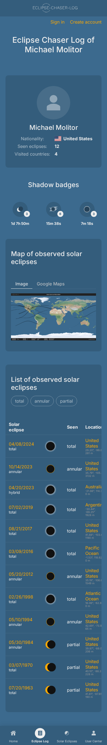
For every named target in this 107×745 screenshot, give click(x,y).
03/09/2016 (21, 551)
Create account (86, 22)
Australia (94, 486)
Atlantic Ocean (93, 596)
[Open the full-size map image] (53, 316)
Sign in (57, 22)
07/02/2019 (21, 507)
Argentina (95, 505)
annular (42, 401)
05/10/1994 (20, 619)
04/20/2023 (21, 487)
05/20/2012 (21, 574)
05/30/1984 (21, 642)
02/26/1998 (21, 597)
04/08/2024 (21, 444)
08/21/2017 (20, 528)
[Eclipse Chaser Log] (55, 8)
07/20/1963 (21, 687)
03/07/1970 (21, 665)
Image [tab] (21, 283)
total (19, 401)
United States (92, 443)
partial (66, 401)
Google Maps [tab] (50, 283)
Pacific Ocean (92, 550)
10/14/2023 (20, 466)
